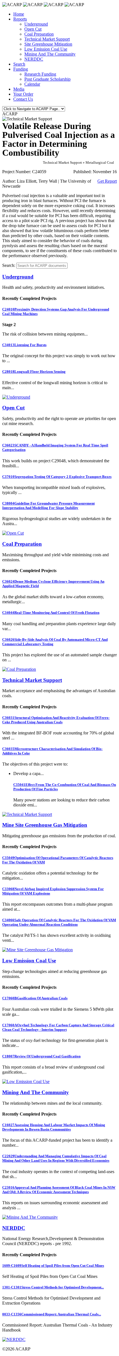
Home (18, 14)
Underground (36, 24)
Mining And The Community (50, 54)
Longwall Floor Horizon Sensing (34, 371)
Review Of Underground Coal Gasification (41, 1056)
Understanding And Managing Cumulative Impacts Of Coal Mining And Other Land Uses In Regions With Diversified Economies (55, 1158)
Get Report (107, 181)
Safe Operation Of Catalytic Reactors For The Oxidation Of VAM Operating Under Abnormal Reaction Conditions (59, 922)
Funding (20, 69)
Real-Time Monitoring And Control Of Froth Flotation (50, 612)
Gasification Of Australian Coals (35, 998)
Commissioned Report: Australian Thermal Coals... (51, 1314)
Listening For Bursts (24, 345)
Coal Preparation (39, 34)
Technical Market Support (47, 39)
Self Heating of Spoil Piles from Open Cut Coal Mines (53, 1265)
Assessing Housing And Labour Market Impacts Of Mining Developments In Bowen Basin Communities (53, 1127)
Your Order (23, 94)
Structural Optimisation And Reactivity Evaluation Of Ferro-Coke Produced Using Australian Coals (56, 720)
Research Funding (40, 74)
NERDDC (33, 59)
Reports (20, 19)
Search (19, 64)
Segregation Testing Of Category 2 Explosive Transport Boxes (57, 477)
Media (18, 89)
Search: (8, 265)
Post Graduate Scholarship (47, 79)
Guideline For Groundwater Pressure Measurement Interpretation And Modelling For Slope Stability (48, 505)
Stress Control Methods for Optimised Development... (53, 1287)
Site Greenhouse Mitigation (48, 44)
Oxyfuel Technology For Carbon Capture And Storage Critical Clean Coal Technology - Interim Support (58, 1027)
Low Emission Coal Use (45, 49)
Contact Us (23, 99)
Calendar (32, 84)
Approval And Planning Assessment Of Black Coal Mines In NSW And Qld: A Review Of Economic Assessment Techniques (58, 1189)
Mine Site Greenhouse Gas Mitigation (44, 825)
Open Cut (33, 29)
